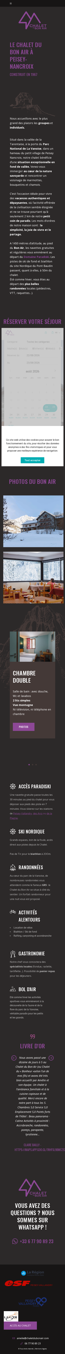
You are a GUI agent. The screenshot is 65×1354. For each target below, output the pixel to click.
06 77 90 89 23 (33, 1343)
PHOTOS (23, 727)
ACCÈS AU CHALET (20, 1325)
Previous (13, 1057)
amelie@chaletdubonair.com (33, 1338)
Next (51, 1057)
